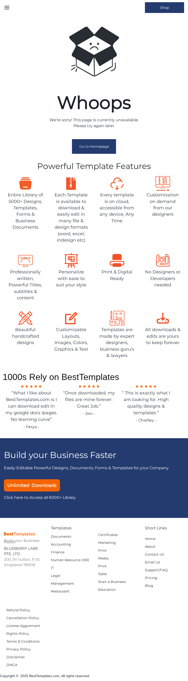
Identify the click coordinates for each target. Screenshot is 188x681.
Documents (61, 537)
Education (107, 590)
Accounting (61, 544)
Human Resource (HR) (70, 560)
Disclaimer (15, 657)
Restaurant (60, 591)
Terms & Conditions (23, 641)
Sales (102, 574)
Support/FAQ (156, 570)
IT (52, 568)
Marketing (107, 543)
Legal (55, 576)
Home (150, 539)
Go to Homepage (94, 146)
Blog (149, 586)
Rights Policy (17, 634)
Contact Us (154, 554)
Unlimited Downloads (32, 485)
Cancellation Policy (22, 618)
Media (103, 558)
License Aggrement (23, 626)
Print (102, 550)
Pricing (151, 578)
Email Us (152, 562)
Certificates (108, 535)
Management (62, 583)
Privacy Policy (18, 649)
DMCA (11, 665)
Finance (57, 552)
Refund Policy (18, 610)
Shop (164, 7)
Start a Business (112, 582)
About (150, 547)
